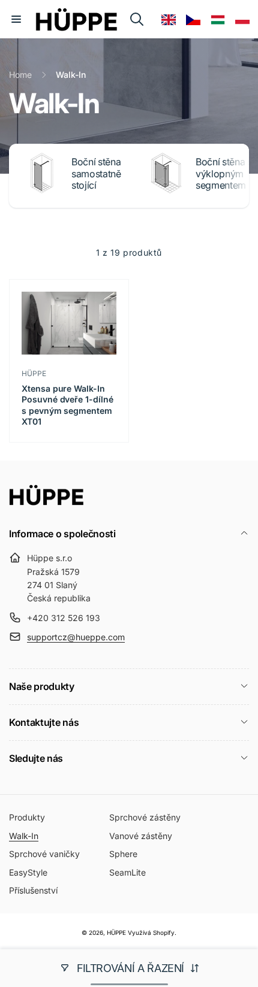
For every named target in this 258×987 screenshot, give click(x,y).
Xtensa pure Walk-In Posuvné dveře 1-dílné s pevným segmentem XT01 (67, 404)
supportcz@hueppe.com (76, 637)
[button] (16, 19)
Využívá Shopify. (152, 932)
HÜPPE (116, 932)
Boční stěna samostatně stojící (96, 173)
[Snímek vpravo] (237, 176)
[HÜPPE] (46, 502)
